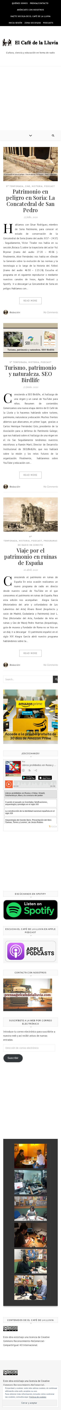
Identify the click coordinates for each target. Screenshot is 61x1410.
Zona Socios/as (33, 23)
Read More (30, 300)
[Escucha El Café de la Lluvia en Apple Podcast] (30, 950)
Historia (37, 186)
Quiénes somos (20, 3)
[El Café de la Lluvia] (30, 42)
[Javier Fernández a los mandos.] (30, 1182)
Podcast (49, 186)
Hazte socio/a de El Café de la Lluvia (30, 16)
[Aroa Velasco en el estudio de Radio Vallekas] (30, 1208)
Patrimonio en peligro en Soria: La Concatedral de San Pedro (30, 200)
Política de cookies (37, 1397)
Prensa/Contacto (39, 3)
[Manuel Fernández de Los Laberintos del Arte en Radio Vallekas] (30, 1261)
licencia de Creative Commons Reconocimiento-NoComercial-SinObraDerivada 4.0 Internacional (26, 1384)
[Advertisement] (30, 98)
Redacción (14, 312)
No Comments (50, 312)
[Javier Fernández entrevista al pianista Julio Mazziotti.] (30, 1156)
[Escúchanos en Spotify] (30, 910)
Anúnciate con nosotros (30, 10)
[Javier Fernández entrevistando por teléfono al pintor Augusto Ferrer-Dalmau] (30, 1235)
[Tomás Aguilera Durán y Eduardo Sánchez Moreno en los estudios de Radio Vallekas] (30, 1287)
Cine (27, 186)
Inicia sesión (15, 23)
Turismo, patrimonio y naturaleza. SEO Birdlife (30, 373)
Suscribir (12, 1058)
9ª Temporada (14, 186)
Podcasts (48, 23)
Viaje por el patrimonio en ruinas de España (30, 556)
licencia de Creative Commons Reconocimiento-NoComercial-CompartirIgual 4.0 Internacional (26, 1341)
